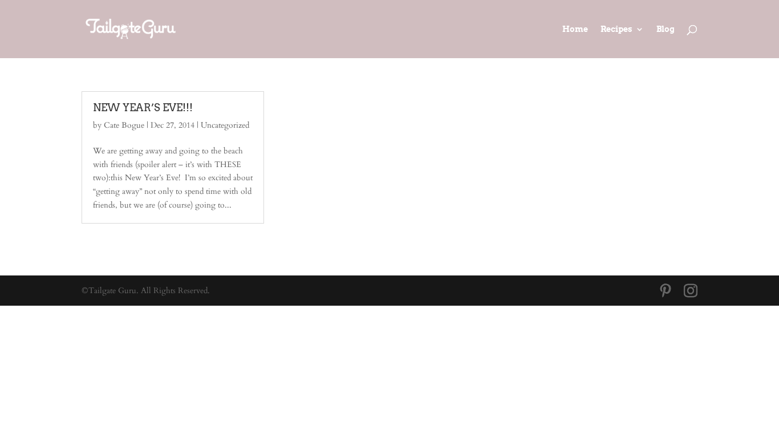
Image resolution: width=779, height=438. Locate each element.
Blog (665, 29)
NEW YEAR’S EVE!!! (143, 107)
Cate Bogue (124, 125)
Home (575, 29)
